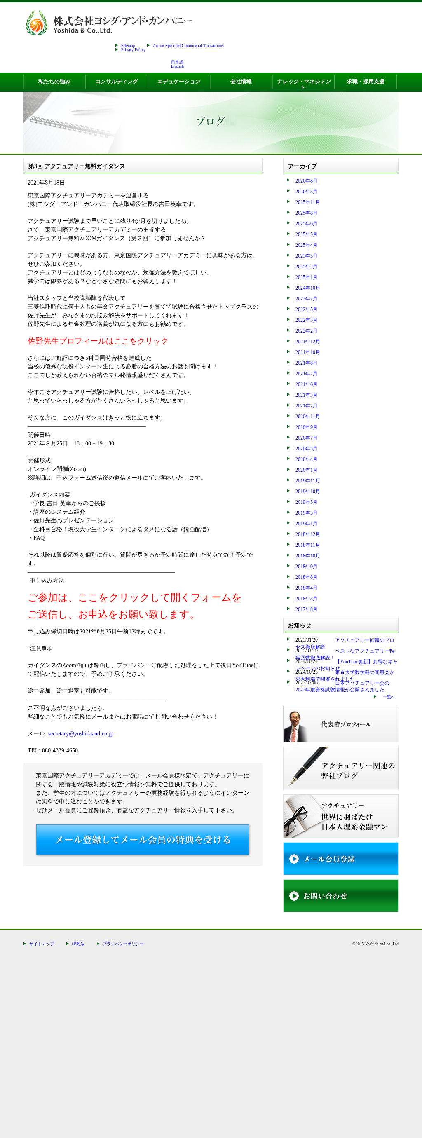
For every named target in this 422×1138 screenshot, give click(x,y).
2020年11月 (307, 416)
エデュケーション (178, 81)
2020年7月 (306, 438)
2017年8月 (306, 609)
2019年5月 (306, 502)
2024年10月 (307, 288)
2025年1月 (306, 277)
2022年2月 (306, 331)
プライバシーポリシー (123, 943)
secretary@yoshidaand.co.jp (80, 734)
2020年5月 (306, 449)
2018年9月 (306, 566)
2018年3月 (306, 599)
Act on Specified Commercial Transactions (188, 45)
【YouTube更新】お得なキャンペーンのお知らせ (346, 665)
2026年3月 (306, 191)
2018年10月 (307, 556)
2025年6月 (306, 224)
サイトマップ (41, 943)
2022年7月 (306, 299)
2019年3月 (306, 513)
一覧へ (389, 697)
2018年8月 (306, 577)
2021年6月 (306, 384)
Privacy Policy (133, 49)
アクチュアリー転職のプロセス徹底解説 (344, 643)
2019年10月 (307, 491)
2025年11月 (307, 202)
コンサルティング (116, 81)
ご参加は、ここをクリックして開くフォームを (135, 597)
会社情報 (241, 81)
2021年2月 (306, 406)
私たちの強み (54, 81)
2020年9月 (306, 427)
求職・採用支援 (365, 81)
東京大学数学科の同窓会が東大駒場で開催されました (344, 676)
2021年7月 (306, 374)
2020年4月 (306, 459)
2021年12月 (307, 341)
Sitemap (128, 45)
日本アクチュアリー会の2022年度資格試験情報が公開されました (342, 686)
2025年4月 (306, 245)
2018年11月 (307, 545)
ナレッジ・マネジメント (304, 84)
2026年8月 (306, 181)
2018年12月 (307, 534)
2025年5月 (306, 234)
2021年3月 (306, 395)
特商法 (78, 943)
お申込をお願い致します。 (138, 614)
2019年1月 (306, 524)
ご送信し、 (53, 614)
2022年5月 (306, 309)
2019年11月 (307, 481)
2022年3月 (306, 320)
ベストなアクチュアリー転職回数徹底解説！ (344, 654)
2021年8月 (306, 363)
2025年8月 (306, 213)
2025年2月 (306, 266)
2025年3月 (306, 256)
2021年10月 (307, 352)
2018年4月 (306, 588)
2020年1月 (306, 470)
